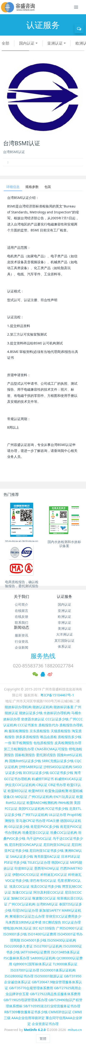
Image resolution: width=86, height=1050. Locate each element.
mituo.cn (75, 1029)
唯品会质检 (48, 737)
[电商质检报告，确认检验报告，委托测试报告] (22, 560)
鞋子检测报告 (22, 743)
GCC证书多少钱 (61, 772)
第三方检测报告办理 (19, 749)
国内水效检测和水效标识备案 (64, 543)
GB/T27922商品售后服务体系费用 (55, 994)
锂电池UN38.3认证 (17, 928)
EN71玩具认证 (64, 796)
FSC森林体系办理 (16, 958)
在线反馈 (21, 616)
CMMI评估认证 (59, 1012)
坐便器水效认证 (32, 719)
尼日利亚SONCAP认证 (25, 844)
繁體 (43, 1038)
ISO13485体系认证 (65, 952)
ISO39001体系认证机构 (57, 970)
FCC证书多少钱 (56, 808)
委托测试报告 (46, 755)
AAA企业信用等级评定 (28, 1018)
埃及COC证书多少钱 (46, 886)
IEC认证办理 (71, 922)
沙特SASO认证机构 (57, 766)
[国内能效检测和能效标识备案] (22, 520)
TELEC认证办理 (38, 862)
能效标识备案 (64, 707)
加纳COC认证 (21, 898)
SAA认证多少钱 (21, 856)
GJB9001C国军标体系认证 (32, 964)
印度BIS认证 (24, 868)
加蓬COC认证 (22, 892)
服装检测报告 (19, 731)
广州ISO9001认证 (69, 928)
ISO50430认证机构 (61, 940)
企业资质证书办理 (45, 1024)
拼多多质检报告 (27, 737)
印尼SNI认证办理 (25, 910)
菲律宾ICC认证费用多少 (63, 916)
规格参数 (32, 186)
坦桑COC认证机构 (63, 832)
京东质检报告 (40, 731)
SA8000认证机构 (42, 958)
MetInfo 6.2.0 (35, 1029)
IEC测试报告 (52, 922)
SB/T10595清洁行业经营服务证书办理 (51, 1006)
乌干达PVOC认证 (39, 838)
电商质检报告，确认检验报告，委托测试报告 (21, 584)
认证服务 (64, 596)
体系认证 (64, 646)
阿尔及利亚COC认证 (48, 892)
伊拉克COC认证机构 (20, 785)
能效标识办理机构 (18, 707)
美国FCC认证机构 (31, 808)
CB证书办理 (57, 785)
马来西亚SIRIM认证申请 (23, 922)
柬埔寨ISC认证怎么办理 (27, 916)
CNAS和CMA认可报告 (51, 749)
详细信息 (13, 186)
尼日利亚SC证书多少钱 (46, 850)
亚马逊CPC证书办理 (30, 820)
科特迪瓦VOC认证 (53, 874)
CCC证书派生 (28, 725)
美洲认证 (64, 628)
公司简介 (21, 604)
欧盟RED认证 (17, 790)
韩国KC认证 (60, 862)
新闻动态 (21, 627)
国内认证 (26, 43)
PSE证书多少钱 (15, 862)
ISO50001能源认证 (48, 976)
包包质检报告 (43, 743)
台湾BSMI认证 (47, 904)
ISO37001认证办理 (25, 970)
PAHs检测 (65, 802)
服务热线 (43, 656)
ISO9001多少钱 (15, 934)
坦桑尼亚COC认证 (35, 832)
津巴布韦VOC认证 (43, 880)
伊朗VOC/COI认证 (25, 874)
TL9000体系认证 (65, 964)
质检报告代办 (48, 725)
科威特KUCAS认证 (68, 779)
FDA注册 (52, 820)
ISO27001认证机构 (48, 946)
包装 (47, 186)
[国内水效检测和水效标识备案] (64, 520)
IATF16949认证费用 (35, 952)
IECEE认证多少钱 (36, 772)
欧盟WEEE (36, 790)
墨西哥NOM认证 (46, 868)
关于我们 (21, 596)
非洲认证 (64, 622)
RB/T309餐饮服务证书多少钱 (26, 1012)
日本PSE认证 (70, 856)
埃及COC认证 (19, 886)
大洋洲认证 (64, 634)
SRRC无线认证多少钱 (58, 761)
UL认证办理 (57, 814)
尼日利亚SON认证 (56, 844)
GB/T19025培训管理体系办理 (26, 1000)
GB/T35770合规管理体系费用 (31, 988)
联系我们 (21, 622)
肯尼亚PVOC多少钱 (44, 826)
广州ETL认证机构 (35, 814)
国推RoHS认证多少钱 (25, 761)
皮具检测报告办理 (67, 743)
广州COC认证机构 (21, 904)
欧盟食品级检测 (56, 790)
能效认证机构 (42, 707)
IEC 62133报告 (44, 928)
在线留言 (21, 610)
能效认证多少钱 (31, 713)
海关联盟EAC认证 (47, 856)
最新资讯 (21, 635)
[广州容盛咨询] (18, 7)
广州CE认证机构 (40, 796)
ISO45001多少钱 (33, 940)
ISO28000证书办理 (19, 976)
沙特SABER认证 (31, 766)
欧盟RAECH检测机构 (42, 802)
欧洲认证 (64, 616)
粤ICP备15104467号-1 (57, 695)
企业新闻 (21, 647)
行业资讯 (21, 641)
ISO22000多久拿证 (18, 946)
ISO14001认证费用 (42, 934)
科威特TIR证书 (43, 779)
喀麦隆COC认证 (44, 898)
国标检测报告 (25, 755)
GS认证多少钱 (18, 826)
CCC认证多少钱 (57, 719)
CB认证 (41, 785)
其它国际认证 (64, 640)
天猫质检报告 (61, 731)
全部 (5, 43)
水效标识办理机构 (56, 713)
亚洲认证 (55, 43)
